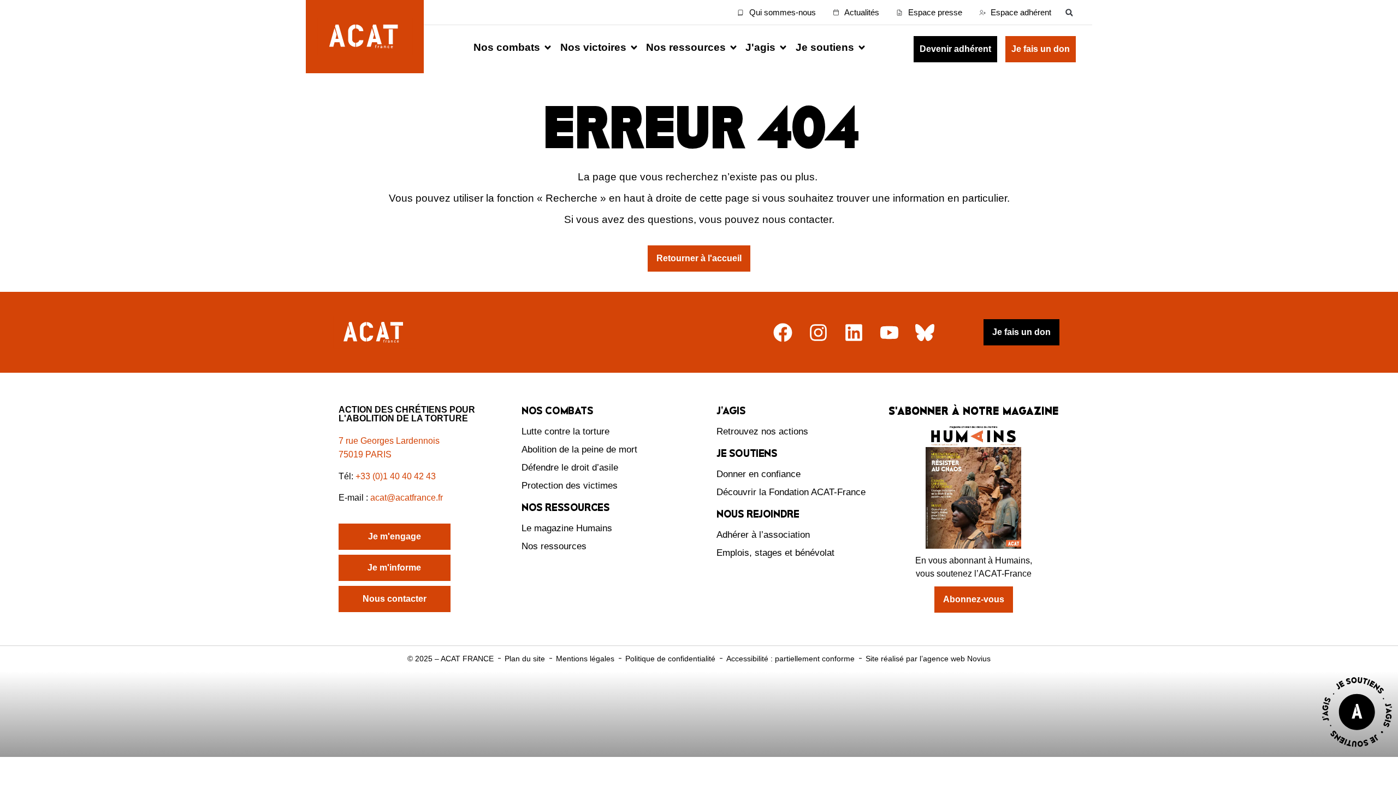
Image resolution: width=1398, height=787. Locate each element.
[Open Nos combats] (548, 47)
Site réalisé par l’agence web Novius (928, 658)
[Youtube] (889, 332)
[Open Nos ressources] (733, 47)
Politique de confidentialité (670, 658)
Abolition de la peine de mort (579, 449)
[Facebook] (782, 332)
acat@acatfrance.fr (407, 497)
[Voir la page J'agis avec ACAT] (1357, 749)
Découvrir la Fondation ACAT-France (791, 492)
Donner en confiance (758, 474)
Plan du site (525, 658)
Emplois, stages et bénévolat (775, 553)
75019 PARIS (365, 454)
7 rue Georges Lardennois (389, 440)
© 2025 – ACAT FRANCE (450, 658)
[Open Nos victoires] (634, 47)
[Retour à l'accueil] (374, 332)
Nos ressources (554, 546)
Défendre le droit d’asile (570, 467)
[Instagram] (818, 332)
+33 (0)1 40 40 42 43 (396, 476)
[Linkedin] (853, 332)
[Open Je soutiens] (862, 47)
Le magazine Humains (567, 528)
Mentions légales (585, 658)
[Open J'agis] (783, 47)
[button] (1069, 12)
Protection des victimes (570, 485)
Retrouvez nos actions (762, 431)
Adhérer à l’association (763, 535)
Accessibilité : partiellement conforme (790, 658)
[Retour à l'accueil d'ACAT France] (365, 36)
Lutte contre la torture (565, 431)
